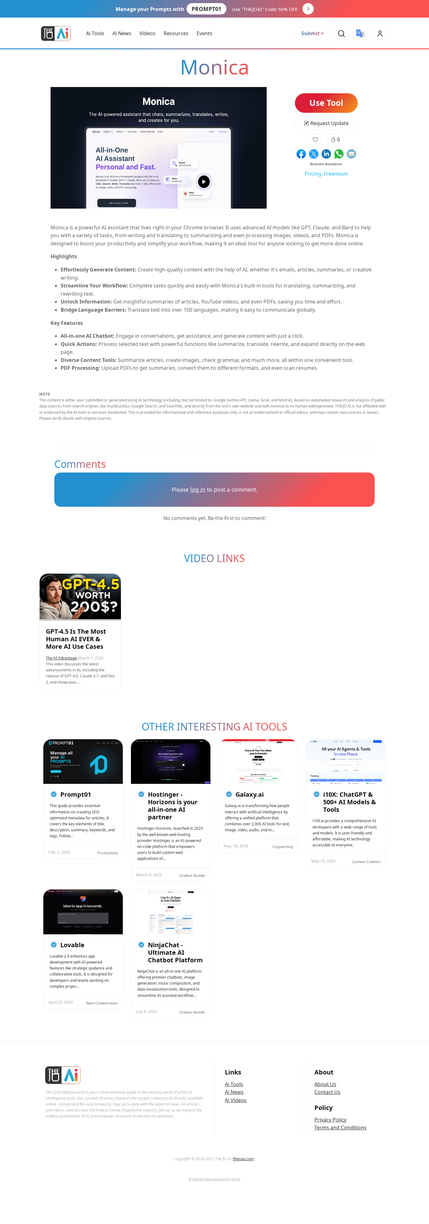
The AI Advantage (62, 658)
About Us (325, 1084)
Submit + (312, 33)
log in (197, 489)
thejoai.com (243, 1158)
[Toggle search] (341, 33)
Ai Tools (234, 1084)
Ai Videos (236, 1100)
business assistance (326, 163)
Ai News (234, 1092)
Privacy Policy (330, 1119)
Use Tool (326, 102)
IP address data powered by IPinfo (214, 1179)
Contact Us (327, 1092)
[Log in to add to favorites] (315, 140)
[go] (308, 8)
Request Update (329, 123)
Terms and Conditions (340, 1127)
